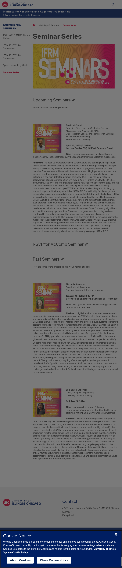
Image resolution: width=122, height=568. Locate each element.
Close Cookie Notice (54, 560)
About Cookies (20, 560)
